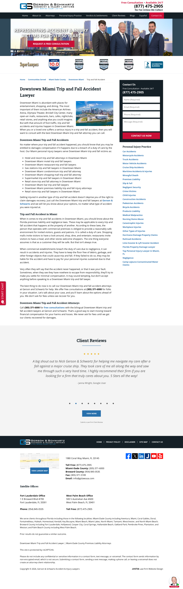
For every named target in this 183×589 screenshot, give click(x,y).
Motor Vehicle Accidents (134, 163)
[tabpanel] (91, 368)
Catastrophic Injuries (133, 223)
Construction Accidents (134, 199)
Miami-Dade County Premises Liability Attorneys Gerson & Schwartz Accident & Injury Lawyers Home (47, 6)
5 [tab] (95, 403)
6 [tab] (101, 403)
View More (92, 413)
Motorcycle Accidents (133, 155)
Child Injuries (129, 195)
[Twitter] (135, 456)
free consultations (54, 307)
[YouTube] (154, 456)
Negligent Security (132, 187)
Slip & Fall (127, 183)
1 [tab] (70, 403)
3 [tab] (82, 403)
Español (143, 15)
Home (25, 15)
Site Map (143, 442)
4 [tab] (88, 403)
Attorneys (50, 15)
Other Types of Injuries (134, 231)
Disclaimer (130, 442)
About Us (36, 15)
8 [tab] (113, 403)
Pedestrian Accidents (133, 203)
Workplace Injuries (132, 227)
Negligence (128, 258)
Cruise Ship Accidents (133, 167)
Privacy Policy (113, 442)
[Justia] (148, 456)
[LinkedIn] (141, 456)
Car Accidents (129, 151)
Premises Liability (131, 179)
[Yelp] (160, 456)
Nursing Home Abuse (133, 219)
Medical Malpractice (133, 215)
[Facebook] (128, 456)
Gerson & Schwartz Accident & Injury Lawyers (58, 568)
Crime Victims (129, 191)
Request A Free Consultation (51, 43)
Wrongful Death (130, 175)
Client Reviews (118, 15)
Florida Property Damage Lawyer (139, 247)
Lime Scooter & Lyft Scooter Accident (141, 243)
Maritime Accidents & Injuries (137, 171)
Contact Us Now (141, 135)
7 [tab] (107, 403)
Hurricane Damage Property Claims (140, 235)
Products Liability (131, 211)
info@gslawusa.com (83, 478)
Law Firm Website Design (147, 568)
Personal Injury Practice (70, 15)
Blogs (132, 15)
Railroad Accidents (132, 239)
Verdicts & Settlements (97, 15)
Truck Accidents (130, 159)
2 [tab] (76, 403)
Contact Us (156, 15)
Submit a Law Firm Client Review (91, 422)
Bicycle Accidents (131, 207)
